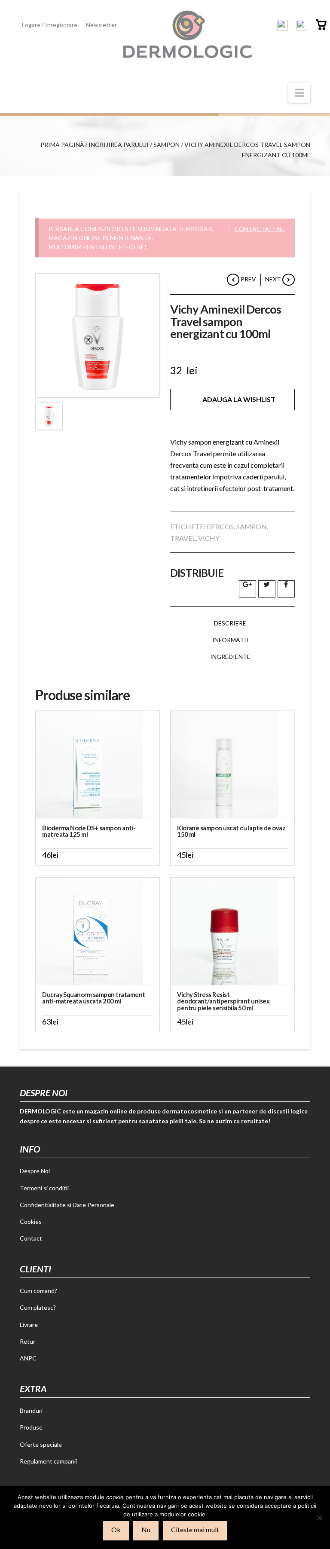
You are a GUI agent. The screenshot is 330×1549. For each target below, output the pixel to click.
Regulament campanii (48, 1461)
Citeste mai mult (195, 1529)
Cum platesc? (38, 1307)
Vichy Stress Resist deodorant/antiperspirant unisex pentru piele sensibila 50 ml (223, 1001)
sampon (251, 526)
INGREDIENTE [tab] (230, 656)
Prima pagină (62, 144)
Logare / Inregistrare (49, 24)
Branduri (31, 1410)
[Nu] (319, 1517)
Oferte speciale (41, 1444)
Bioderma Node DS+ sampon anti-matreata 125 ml (89, 831)
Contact (31, 1238)
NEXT (273, 279)
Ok (116, 1529)
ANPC (28, 1358)
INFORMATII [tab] (230, 639)
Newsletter (101, 24)
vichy (209, 538)
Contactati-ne (260, 228)
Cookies (31, 1221)
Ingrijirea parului (119, 144)
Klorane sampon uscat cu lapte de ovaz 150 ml (231, 831)
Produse (31, 1427)
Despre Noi (35, 1170)
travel (183, 538)
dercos (220, 526)
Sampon (166, 144)
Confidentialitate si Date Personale (67, 1204)
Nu (145, 1529)
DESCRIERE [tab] (230, 623)
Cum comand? (38, 1290)
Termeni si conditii (44, 1188)
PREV (247, 279)
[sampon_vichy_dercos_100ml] (97, 335)
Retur (27, 1341)
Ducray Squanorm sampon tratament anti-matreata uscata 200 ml (93, 998)
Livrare (29, 1324)
